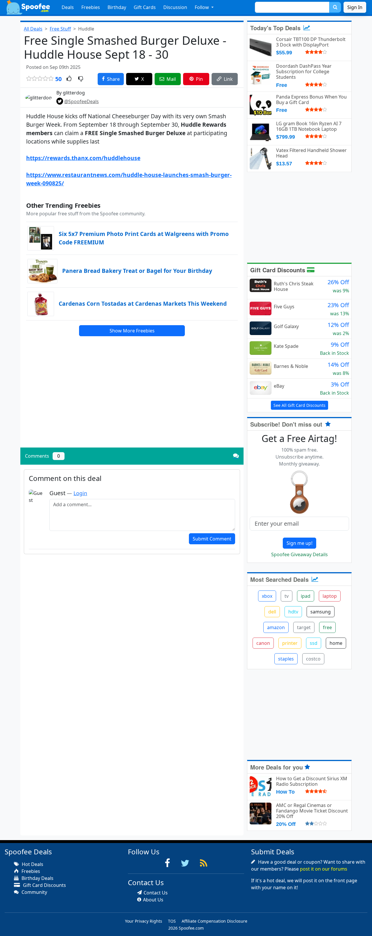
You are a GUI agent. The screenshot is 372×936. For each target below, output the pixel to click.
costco (313, 659)
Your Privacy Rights (143, 921)
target (304, 627)
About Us (153, 899)
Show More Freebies (132, 330)
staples (286, 659)
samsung (320, 612)
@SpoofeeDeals (81, 101)
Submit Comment (212, 539)
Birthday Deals (36, 878)
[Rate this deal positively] (69, 79)
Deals (68, 7)
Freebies (90, 7)
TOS (172, 921)
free (327, 627)
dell (272, 612)
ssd (313, 643)
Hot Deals (32, 864)
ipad (305, 596)
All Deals (33, 29)
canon (263, 643)
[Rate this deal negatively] (81, 79)
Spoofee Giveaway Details (299, 554)
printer (290, 643)
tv (287, 596)
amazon (276, 627)
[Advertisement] (132, 402)
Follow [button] (202, 7)
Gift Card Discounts (278, 270)
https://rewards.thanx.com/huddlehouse (83, 158)
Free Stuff (60, 29)
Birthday (117, 7)
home (336, 643)
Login (80, 493)
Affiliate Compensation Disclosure (214, 921)
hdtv (293, 612)
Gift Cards (145, 7)
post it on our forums (323, 869)
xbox (267, 596)
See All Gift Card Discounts (299, 405)
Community (33, 892)
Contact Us (156, 893)
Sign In (354, 7)
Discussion (175, 7)
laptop (330, 596)
